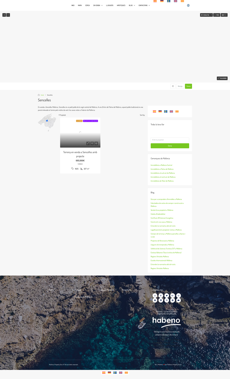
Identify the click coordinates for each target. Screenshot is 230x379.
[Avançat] (172, 86)
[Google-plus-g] (172, 295)
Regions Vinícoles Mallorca (160, 256)
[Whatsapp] (155, 295)
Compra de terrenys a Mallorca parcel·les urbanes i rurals (168, 235)
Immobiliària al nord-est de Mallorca (163, 177)
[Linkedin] (160, 300)
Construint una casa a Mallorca (161, 222)
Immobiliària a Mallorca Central (161, 165)
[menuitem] (188, 5)
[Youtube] (178, 300)
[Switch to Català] (177, 111)
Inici (73, 5)
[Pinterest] (172, 300)
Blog (131, 5)
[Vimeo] (155, 300)
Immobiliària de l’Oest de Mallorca (162, 181)
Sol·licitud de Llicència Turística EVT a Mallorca (166, 248)
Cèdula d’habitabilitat (158, 214)
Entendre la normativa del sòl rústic (163, 226)
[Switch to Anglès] (175, 1)
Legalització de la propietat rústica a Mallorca (166, 230)
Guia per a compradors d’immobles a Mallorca (166, 199)
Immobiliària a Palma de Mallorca (162, 169)
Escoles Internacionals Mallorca (161, 260)
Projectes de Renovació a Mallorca (162, 241)
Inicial (42, 95)
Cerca (87, 5)
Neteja (180, 86)
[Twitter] (166, 295)
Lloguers (109, 5)
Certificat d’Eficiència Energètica (162, 218)
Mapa (80, 5)
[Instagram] (178, 295)
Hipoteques (121, 5)
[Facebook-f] (160, 295)
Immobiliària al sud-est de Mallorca (163, 173)
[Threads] (166, 300)
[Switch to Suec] (168, 1)
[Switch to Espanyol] (155, 1)
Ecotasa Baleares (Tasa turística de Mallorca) (166, 252)
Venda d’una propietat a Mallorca (162, 210)
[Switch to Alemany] (161, 1)
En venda (96, 5)
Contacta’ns (143, 5)
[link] (80, 132)
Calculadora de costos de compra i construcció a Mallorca (167, 204)
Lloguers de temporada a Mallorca (162, 244)
